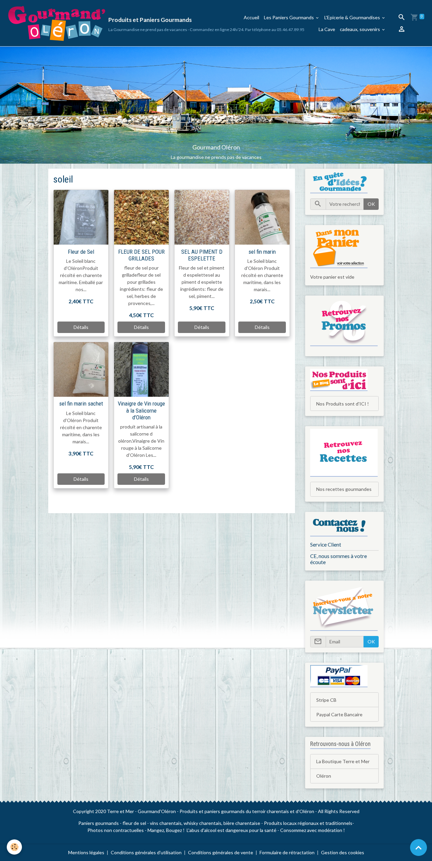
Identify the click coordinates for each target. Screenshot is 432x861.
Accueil (251, 17)
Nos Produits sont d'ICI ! (342, 404)
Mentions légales (86, 852)
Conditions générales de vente (220, 852)
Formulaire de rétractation (287, 852)
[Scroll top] (418, 847)
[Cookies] (14, 847)
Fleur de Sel (81, 251)
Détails (81, 327)
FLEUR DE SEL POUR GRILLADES (141, 255)
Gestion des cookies (342, 852)
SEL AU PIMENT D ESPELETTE (201, 255)
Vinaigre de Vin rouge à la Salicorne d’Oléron (141, 410)
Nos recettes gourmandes (344, 489)
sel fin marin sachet (81, 403)
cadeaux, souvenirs (360, 29)
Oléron (323, 776)
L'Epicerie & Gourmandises (352, 17)
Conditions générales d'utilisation (146, 852)
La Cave (327, 29)
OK (371, 204)
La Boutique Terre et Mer (343, 761)
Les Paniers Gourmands (289, 17)
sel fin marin (262, 251)
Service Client (325, 544)
